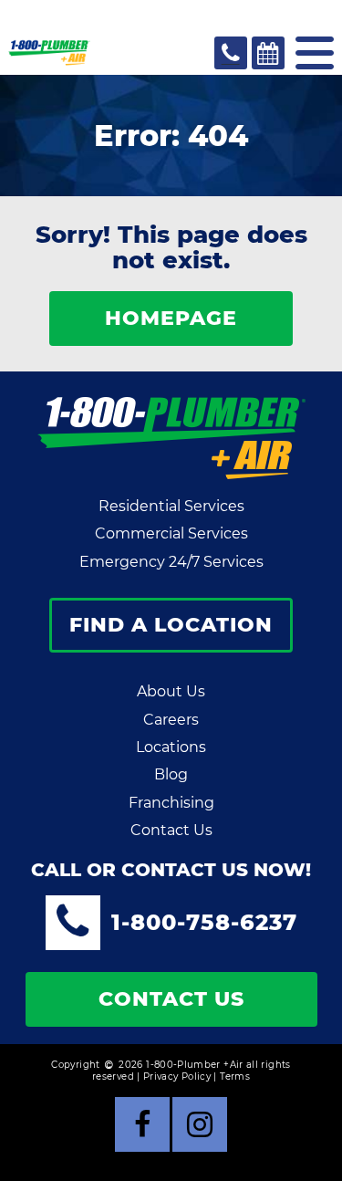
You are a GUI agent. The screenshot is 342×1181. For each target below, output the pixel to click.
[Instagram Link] (199, 1124)
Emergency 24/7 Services (171, 561)
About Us (171, 691)
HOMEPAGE (171, 318)
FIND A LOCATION (171, 624)
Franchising (171, 802)
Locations (171, 747)
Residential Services (171, 506)
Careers (171, 719)
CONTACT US (171, 999)
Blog (171, 774)
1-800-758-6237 (204, 922)
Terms (235, 1076)
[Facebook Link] (142, 1124)
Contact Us (171, 830)
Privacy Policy (177, 1076)
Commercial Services (171, 533)
